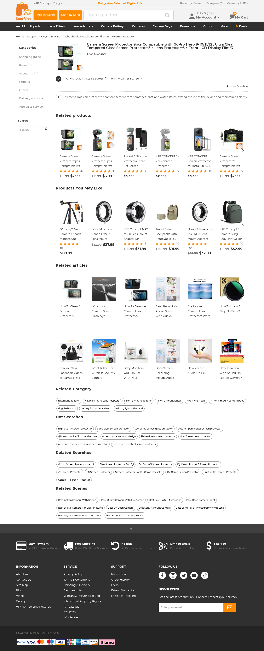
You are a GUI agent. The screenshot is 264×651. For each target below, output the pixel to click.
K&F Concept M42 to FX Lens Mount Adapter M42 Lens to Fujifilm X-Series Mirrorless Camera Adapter (136, 235)
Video (20, 596)
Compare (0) (214, 3)
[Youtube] (194, 575)
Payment (25, 65)
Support (32, 37)
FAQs (44, 37)
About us (22, 574)
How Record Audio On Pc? (197, 371)
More (224, 26)
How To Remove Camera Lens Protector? (135, 311)
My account (119, 574)
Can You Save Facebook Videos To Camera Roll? (71, 373)
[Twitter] (183, 575)
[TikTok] (204, 575)
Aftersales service (31, 107)
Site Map (22, 585)
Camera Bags (162, 26)
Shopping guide (30, 57)
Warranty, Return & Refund (82, 596)
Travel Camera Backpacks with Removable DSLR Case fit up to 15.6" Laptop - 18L (167, 235)
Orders (23, 90)
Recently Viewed (191, 3)
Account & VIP (28, 73)
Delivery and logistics (33, 98)
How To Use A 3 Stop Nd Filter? (230, 309)
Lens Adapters (83, 26)
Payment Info (73, 590)
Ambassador (72, 606)
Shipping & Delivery (77, 585)
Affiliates (70, 612)
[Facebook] (162, 575)
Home (20, 37)
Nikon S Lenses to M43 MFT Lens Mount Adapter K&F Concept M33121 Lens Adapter (200, 235)
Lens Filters (57, 26)
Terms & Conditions (77, 579)
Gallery (21, 601)
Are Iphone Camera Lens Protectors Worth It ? (200, 312)
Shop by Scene (45, 15)
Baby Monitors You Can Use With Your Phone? (134, 373)
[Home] (23, 11)
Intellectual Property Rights (82, 601)
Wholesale (71, 617)
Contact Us (23, 579)
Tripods (35, 26)
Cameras (138, 26)
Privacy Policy (73, 574)
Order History (120, 579)
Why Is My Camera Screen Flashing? (102, 311)
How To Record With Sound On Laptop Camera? (231, 373)
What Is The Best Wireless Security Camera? (103, 373)
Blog (19, 590)
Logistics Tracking (123, 596)
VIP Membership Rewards (33, 606)
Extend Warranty (122, 590)
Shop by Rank (70, 15)
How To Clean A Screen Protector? (70, 311)
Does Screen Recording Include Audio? (165, 373)
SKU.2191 (56, 37)
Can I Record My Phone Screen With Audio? (167, 311)
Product (24, 82)
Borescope (187, 26)
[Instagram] (173, 575)
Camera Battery (112, 26)
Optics (207, 26)
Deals (243, 26)
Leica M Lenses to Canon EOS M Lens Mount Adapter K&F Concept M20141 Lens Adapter (103, 235)
